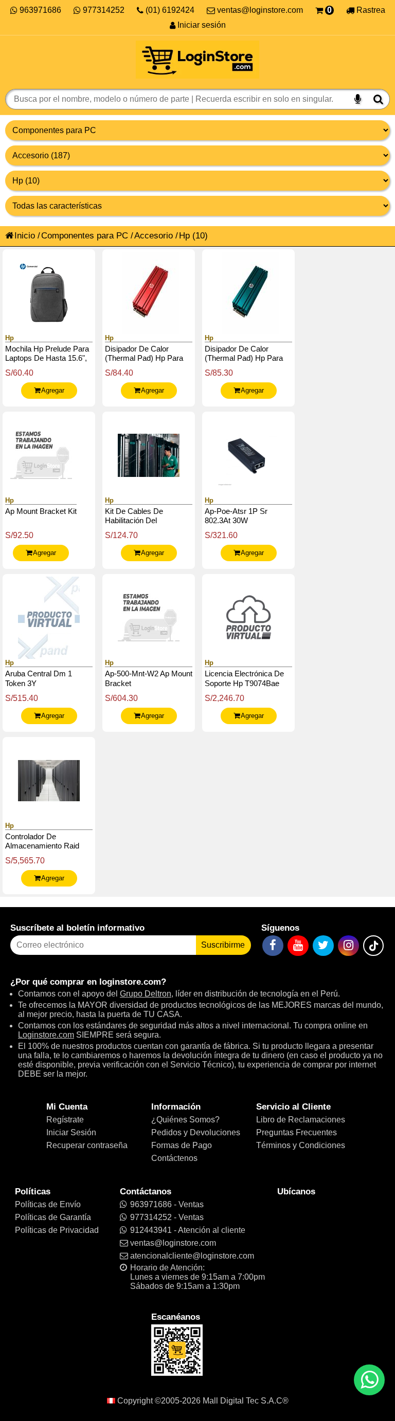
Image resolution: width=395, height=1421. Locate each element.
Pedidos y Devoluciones (195, 1132)
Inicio (24, 235)
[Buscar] (378, 99)
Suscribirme (223, 944)
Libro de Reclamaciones (300, 1119)
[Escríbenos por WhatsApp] (369, 1379)
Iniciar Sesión (71, 1132)
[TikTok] (373, 945)
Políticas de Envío (48, 1204)
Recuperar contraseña (87, 1145)
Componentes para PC (84, 235)
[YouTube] (298, 945)
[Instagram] (348, 945)
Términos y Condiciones (300, 1145)
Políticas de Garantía (53, 1217)
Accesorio (153, 235)
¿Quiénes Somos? (185, 1119)
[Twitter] (323, 945)
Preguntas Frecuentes (296, 1132)
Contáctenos (174, 1158)
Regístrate (65, 1119)
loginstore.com (130, 981)
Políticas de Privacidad (57, 1230)
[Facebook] (272, 945)
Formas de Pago (181, 1145)
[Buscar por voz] (357, 99)
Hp (184, 235)
